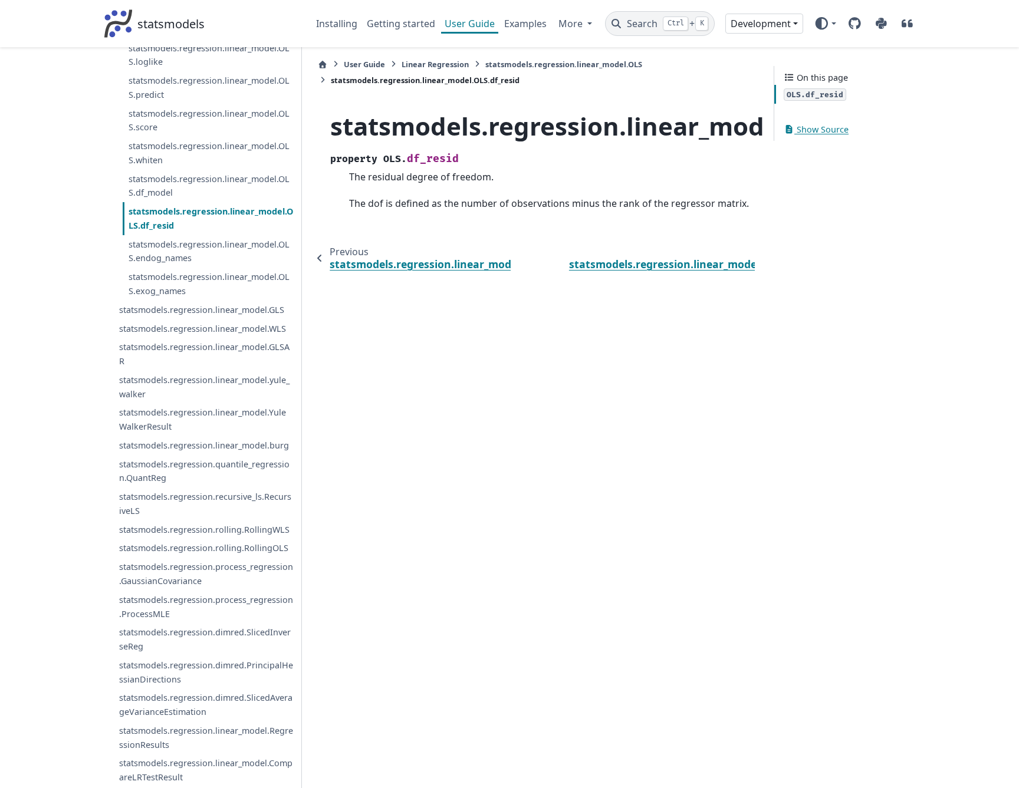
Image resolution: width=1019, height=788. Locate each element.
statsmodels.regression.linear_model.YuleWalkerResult (202, 419)
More (571, 23)
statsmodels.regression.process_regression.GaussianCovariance (206, 573)
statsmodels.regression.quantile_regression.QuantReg (204, 471)
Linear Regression (435, 64)
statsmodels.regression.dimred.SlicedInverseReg (205, 639)
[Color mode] (825, 24)
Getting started (401, 23)
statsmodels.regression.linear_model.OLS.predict (209, 87)
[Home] (322, 64)
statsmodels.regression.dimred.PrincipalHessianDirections (206, 672)
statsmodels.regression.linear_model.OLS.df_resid (211, 218)
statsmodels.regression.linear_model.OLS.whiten (209, 153)
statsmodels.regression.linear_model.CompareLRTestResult (205, 770)
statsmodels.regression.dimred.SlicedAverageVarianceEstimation (205, 704)
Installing (336, 23)
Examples (525, 23)
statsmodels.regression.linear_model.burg (204, 445)
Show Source (821, 129)
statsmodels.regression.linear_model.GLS (201, 309)
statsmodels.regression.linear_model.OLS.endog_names (209, 251)
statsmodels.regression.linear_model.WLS (202, 328)
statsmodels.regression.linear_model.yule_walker (204, 387)
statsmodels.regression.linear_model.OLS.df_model (209, 186)
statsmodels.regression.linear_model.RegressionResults (206, 737)
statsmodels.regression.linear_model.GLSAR (204, 354)
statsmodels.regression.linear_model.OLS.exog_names (209, 283)
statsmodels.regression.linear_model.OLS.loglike (209, 55)
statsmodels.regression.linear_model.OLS (563, 64)
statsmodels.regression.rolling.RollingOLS (203, 547)
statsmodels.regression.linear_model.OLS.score (209, 120)
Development (761, 23)
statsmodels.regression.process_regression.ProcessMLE (206, 606)
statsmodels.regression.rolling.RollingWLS (204, 529)
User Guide (470, 23)
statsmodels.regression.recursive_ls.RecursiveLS (205, 503)
